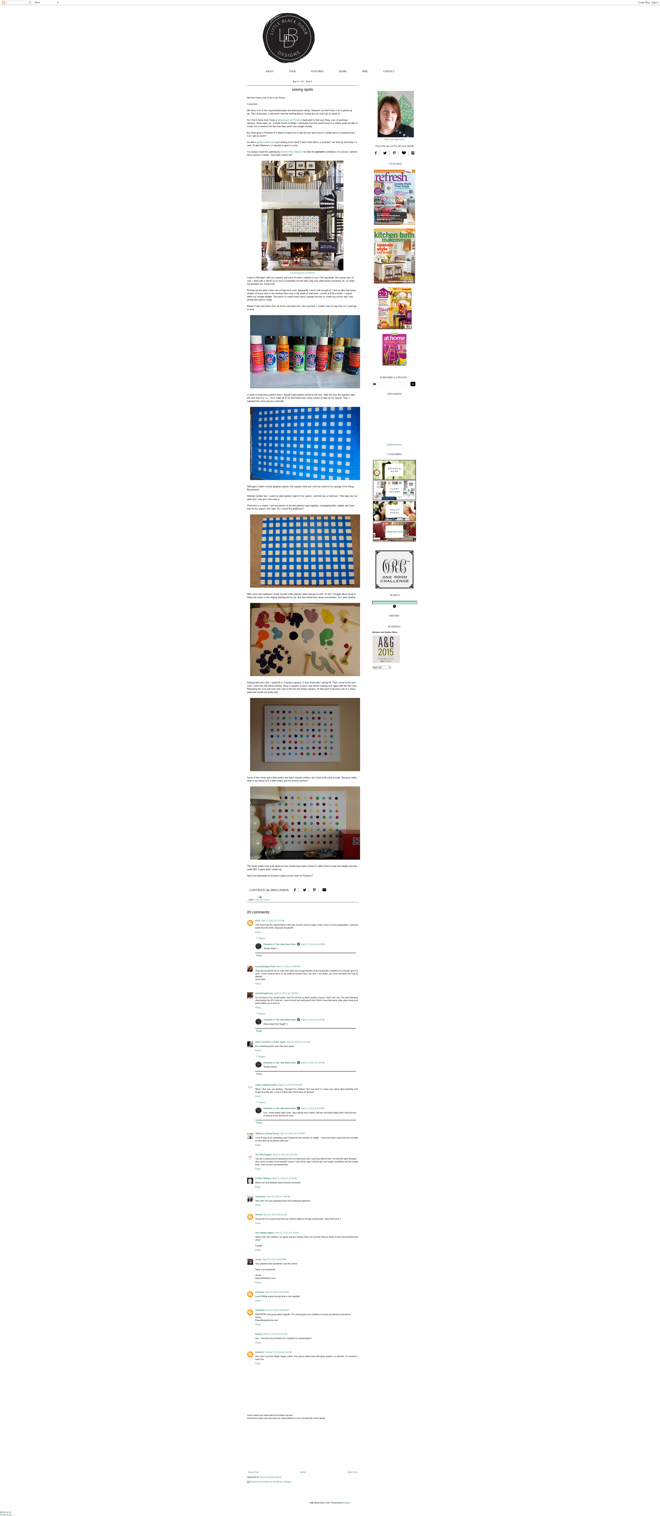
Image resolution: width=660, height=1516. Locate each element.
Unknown (259, 1292)
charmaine (260, 1196)
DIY (261, 900)
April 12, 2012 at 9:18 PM (290, 1085)
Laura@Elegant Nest (265, 966)
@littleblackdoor (394, 444)
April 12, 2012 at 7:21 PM (298, 1042)
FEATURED (317, 71)
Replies (262, 938)
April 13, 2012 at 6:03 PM (277, 1292)
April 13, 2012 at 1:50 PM (287, 1233)
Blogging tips (6, 1515)
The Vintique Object (264, 1233)
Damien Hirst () (291, 152)
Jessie (258, 1259)
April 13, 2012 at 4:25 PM (274, 1259)
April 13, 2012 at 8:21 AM (275, 1214)
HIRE (365, 71)
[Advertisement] (302, 1445)
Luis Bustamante (297, 273)
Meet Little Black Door (394, 139)
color (257, 900)
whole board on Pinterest (289, 120)
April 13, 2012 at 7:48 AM (278, 1196)
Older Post (352, 1472)
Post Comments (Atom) (270, 1477)
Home (303, 1472)
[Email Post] (260, 897)
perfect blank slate (266, 142)
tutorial (266, 900)
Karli (257, 920)
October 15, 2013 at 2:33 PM (278, 1352)
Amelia (258, 1214)
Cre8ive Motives (263, 1178)
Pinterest (311, 273)
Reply (258, 932)
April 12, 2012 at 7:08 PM (286, 993)
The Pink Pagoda (263, 1154)
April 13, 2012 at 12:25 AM (285, 1154)
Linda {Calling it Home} (266, 1085)
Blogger (346, 1503)
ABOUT (270, 71)
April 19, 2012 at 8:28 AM (277, 1310)
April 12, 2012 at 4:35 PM (288, 966)
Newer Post (253, 1472)
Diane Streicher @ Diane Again (270, 1042)
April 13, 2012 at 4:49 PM (312, 1020)
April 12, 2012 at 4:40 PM (312, 944)
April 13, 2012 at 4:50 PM (312, 1063)
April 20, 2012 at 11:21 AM (275, 1334)
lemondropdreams (264, 993)
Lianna (258, 1334)
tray (266, 398)
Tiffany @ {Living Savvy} (267, 1133)
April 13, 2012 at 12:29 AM (284, 1178)
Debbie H (259, 1352)
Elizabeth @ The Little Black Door (279, 944)
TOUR (292, 71)
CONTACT (388, 71)
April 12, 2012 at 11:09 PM (292, 1133)
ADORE (343, 71)
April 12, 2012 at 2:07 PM (272, 920)
